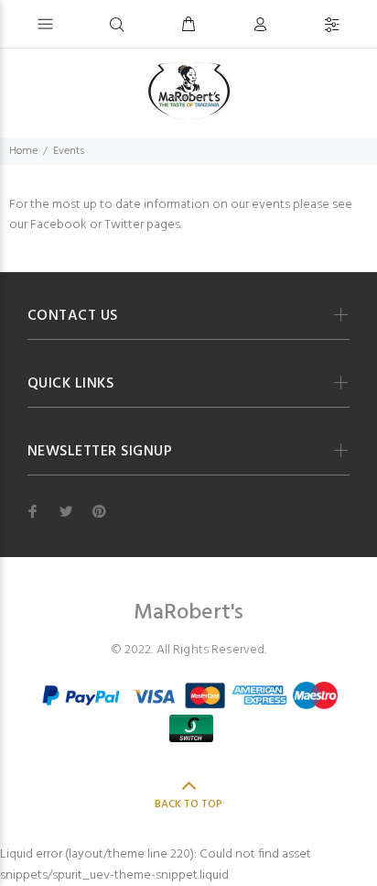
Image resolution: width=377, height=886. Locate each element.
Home (23, 151)
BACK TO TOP (188, 804)
